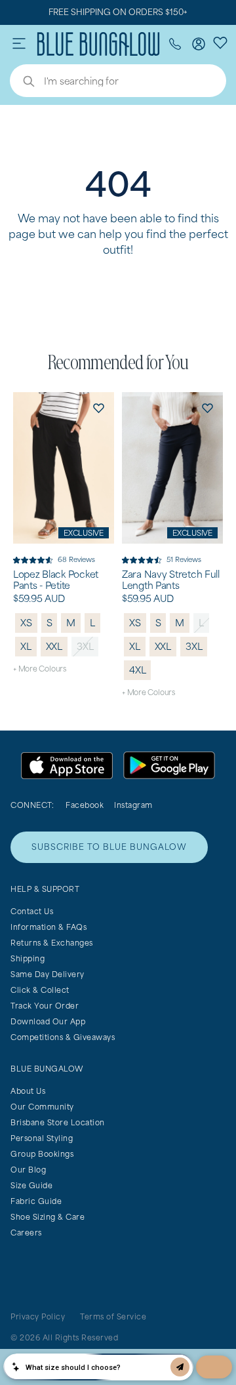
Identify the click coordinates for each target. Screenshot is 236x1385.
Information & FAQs (48, 927)
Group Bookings (41, 1154)
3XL (85, 646)
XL (25, 646)
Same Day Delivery (47, 974)
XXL (54, 646)
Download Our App (47, 1021)
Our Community (42, 1106)
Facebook (85, 805)
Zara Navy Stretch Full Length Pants (171, 580)
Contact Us (31, 911)
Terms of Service (113, 1316)
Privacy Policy (37, 1316)
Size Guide (31, 1185)
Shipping (27, 958)
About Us (27, 1091)
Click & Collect (39, 990)
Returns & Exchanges (51, 942)
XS (26, 622)
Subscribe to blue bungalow (109, 847)
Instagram (133, 805)
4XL (137, 669)
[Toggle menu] (19, 43)
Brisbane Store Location (57, 1122)
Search (22, 82)
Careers (26, 1232)
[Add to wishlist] (98, 407)
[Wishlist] (220, 42)
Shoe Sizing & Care (47, 1217)
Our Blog (28, 1169)
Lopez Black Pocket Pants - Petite (55, 580)
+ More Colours (39, 668)
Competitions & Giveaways (62, 1037)
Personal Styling (41, 1138)
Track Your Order (44, 1005)
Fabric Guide (36, 1201)
